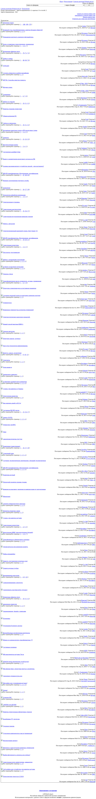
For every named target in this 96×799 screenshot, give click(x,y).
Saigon (93, 465)
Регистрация (68, 1)
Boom (93, 358)
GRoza (93, 150)
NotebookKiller (90, 451)
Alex (93, 171)
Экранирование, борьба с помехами (14, 611)
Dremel (5, 690)
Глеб (86, 112)
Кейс (93, 135)
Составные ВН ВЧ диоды (11, 410)
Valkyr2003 (84, 715)
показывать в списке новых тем (85, 15)
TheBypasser (91, 760)
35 (23, 211)
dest (85, 284)
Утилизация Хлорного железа (12, 626)
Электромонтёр (90, 35)
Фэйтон (84, 579)
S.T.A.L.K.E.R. (90, 458)
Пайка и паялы (8, 58)
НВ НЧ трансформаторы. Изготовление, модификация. (20, 468)
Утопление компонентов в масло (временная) (17, 733)
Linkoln (92, 315)
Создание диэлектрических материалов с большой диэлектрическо (24, 460)
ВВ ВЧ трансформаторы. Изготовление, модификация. (20, 238)
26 (23, 189)
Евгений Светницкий (88, 681)
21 (23, 139)
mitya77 (92, 56)
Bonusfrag (85, 169)
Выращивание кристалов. (11, 575)
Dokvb (85, 643)
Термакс (84, 47)
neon (93, 415)
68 (23, 60)
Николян (84, 198)
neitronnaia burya (82, 543)
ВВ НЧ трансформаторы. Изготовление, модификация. (20, 173)
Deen (86, 550)
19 (23, 239)
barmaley (92, 473)
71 (26, 53)
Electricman (91, 717)
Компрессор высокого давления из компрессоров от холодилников (24, 489)
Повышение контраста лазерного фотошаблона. (18, 37)
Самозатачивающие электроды (13, 582)
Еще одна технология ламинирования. (15, 345)
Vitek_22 (92, 142)
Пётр (86, 708)
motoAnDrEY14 (90, 307)
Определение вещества (10, 396)
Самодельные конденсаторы (12, 209)
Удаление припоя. (8, 726)
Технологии (26, 8)
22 (26, 139)
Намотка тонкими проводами (12, 109)
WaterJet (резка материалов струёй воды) (16, 661)
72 (28, 53)
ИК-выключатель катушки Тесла (13, 654)
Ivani (86, 69)
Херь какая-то (7, 367)
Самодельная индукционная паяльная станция (18, 216)
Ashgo (84, 26)
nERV (86, 650)
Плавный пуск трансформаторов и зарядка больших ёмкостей (23, 30)
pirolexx (85, 270)
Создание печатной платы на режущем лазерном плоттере (21, 295)
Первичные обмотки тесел (11, 597)
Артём (85, 126)
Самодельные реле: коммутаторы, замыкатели (17, 762)
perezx (86, 155)
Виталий (85, 263)
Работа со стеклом (9, 101)
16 (26, 412)
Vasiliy (86, 184)
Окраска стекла (8, 274)
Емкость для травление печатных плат (15, 561)
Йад (94, 386)
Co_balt (85, 220)
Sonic (85, 191)
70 (23, 53)
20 (26, 239)
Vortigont (84, 148)
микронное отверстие (10, 604)
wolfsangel (83, 356)
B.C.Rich (85, 471)
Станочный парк (8, 453)
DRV (86, 421)
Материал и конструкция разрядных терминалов (18, 748)
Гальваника (6, 94)
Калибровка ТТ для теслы (11, 719)
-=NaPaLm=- (91, 745)
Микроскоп (6, 496)
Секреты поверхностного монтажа (14, 503)
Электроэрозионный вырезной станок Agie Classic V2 (20, 231)
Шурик (93, 42)
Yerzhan (85, 464)
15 (23, 412)
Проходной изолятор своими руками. (15, 482)
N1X (93, 128)
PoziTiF (92, 243)
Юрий (93, 738)
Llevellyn (84, 449)
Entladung (92, 652)
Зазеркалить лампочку (10, 374)
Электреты (6, 360)
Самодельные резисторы (11, 245)
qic (94, 343)
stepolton (92, 523)
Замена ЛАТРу (7, 417)
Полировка (6, 618)
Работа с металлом (9, 223)
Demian (92, 674)
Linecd (93, 702)
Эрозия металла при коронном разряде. (15, 547)
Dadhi (93, 92)
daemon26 (92, 379)
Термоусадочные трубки (11, 568)
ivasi (93, 221)
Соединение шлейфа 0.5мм (11, 152)
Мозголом (92, 272)
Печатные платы (8, 23)
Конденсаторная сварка (10, 145)
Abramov (85, 428)
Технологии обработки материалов (14, 195)
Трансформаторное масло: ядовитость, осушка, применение (22, 281)
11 (26, 103)
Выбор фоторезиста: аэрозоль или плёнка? (16, 755)
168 (24, 24)
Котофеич (84, 363)
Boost (85, 141)
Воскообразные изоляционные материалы (16, 633)
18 (28, 448)
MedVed (92, 487)
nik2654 (92, 250)
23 (28, 139)
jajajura (93, 99)
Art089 (85, 162)
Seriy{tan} (84, 299)
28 (28, 189)
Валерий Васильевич (88, 602)
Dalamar (92, 178)
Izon (86, 306)
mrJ (86, 780)
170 (30, 24)
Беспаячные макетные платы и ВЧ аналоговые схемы (20, 130)
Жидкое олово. (7, 87)
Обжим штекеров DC (10, 116)
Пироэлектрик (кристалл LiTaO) (13, 776)
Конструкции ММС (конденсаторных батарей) (18, 532)
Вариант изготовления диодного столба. (16, 180)
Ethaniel (85, 370)
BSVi (86, 335)
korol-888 (92, 214)
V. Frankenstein (82, 105)
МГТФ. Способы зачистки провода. (14, 80)
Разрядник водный (9, 475)
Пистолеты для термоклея (11, 252)
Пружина (85, 33)
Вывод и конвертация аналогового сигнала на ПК (19, 159)
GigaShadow (83, 536)
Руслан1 (85, 205)
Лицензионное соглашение (48, 790)
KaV (93, 537)
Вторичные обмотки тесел (11, 51)
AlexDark (84, 248)
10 (23, 103)
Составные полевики (10, 647)
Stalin (93, 767)
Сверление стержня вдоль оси (12, 676)
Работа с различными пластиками (14, 259)
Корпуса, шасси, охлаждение (12, 353)
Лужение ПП (7, 697)
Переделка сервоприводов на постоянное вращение (19, 288)
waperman (92, 688)
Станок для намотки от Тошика (13, 389)
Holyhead (84, 98)
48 (26, 175)
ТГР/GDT (6, 66)
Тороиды (6, 137)
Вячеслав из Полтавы (81, 658)
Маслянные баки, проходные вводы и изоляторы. (19, 669)
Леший (85, 485)
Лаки (4, 432)
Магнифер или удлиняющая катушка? (15, 683)
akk (94, 559)
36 (26, 211)
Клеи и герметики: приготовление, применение (18, 44)
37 (28, 211)
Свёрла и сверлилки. (9, 123)
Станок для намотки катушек (12, 518)
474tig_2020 (84, 83)
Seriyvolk (85, 76)
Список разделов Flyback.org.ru (83, 1)
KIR (85, 213)
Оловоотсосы (7, 302)
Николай (92, 49)
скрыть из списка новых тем (86, 14)
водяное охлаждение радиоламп (13, 267)
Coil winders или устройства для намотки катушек (19, 769)
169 (27, 24)
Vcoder (85, 378)
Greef (93, 78)
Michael (92, 28)
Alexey (85, 751)
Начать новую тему (89, 17)
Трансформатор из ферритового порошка (16, 539)
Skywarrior (84, 772)
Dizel (93, 185)
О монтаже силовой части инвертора (15, 381)
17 (28, 412)
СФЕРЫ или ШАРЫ (9, 704)
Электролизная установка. (11, 202)
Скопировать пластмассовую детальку (15, 590)
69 (26, 60)
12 (28, 103)
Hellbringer (91, 107)
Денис (86, 227)
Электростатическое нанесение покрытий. (16, 317)
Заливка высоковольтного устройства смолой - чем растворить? (23, 166)
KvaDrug (85, 571)
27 (26, 189)
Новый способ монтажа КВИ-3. (13, 324)
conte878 (85, 614)
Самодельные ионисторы (11, 525)
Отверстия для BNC (9, 424)
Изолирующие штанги (10, 740)
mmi (94, 279)
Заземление (6, 188)
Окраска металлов (9, 331)
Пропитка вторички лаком (11, 511)
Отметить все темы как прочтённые (83, 19)
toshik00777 (84, 392)
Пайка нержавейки (9, 554)
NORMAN (91, 114)
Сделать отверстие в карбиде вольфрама (16, 73)
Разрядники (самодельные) (11, 446)
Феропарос (84, 435)
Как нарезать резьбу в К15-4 (12, 403)
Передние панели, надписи (11, 338)
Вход (61, 1)
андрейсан (83, 241)
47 (23, 175)
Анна (93, 566)
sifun (86, 665)
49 (28, 175)
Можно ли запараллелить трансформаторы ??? (18, 640)
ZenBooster (84, 327)
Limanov (92, 516)
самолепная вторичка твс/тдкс (12, 439)
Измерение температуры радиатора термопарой (18, 310)
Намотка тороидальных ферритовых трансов (17, 712)
